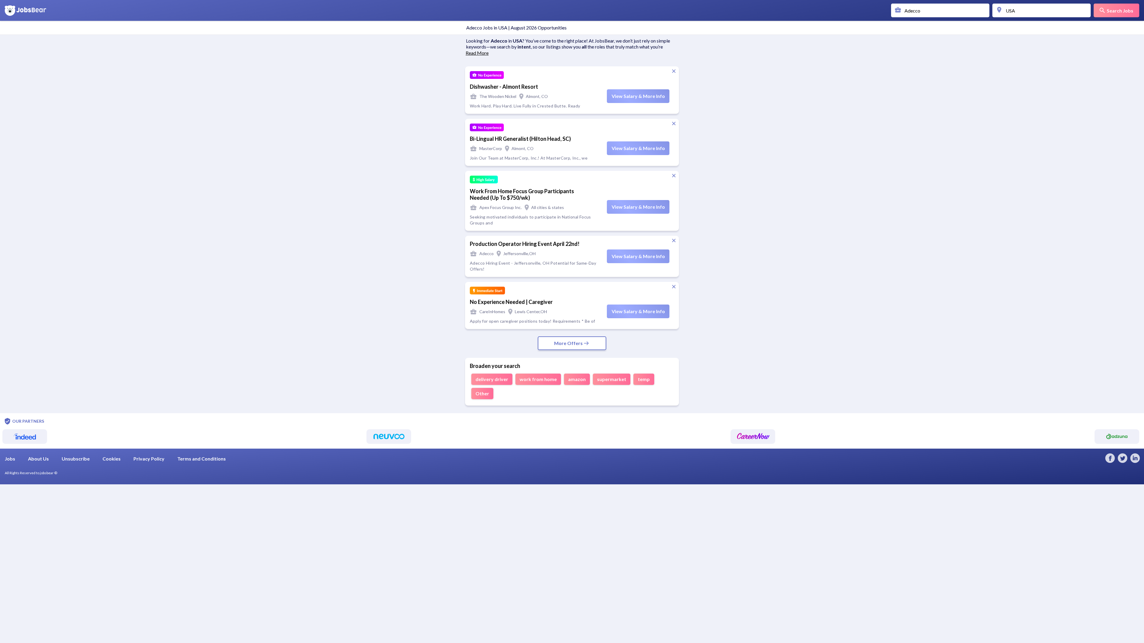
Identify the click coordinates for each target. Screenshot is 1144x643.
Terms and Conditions (201, 458)
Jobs (10, 458)
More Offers (568, 343)
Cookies (111, 458)
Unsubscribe (76, 458)
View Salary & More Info (638, 96)
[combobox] (941, 10)
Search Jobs (1120, 10)
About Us (38, 458)
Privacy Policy (148, 458)
